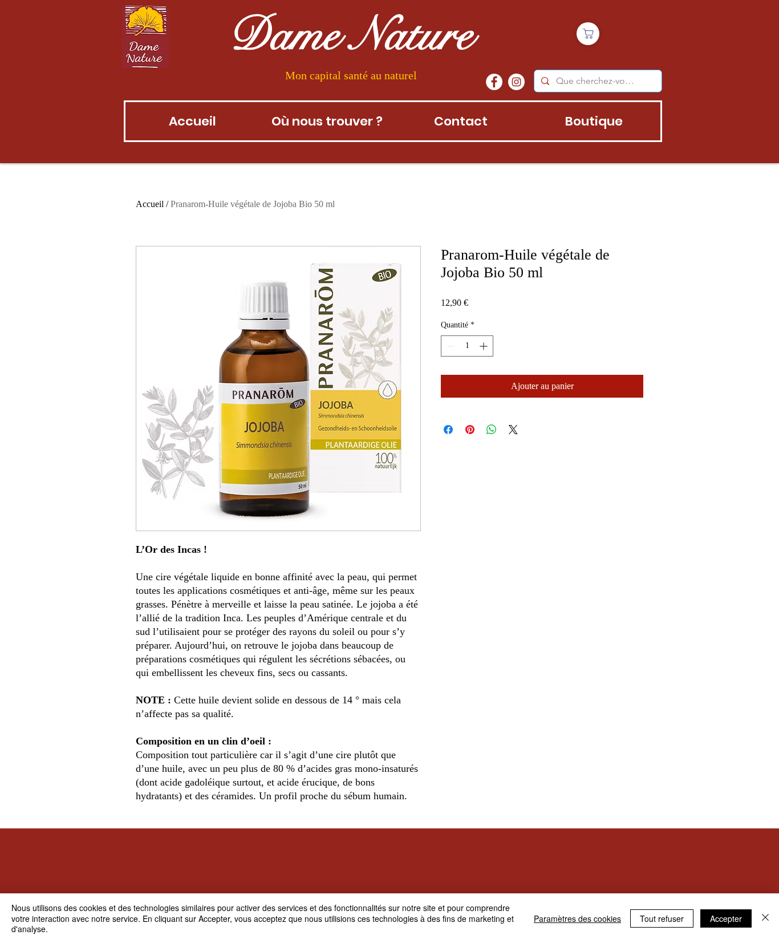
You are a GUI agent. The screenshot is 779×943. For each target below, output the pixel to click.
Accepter (726, 918)
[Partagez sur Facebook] (448, 429)
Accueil (150, 204)
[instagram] (516, 82)
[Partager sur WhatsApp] (491, 429)
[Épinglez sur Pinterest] (470, 429)
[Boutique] (588, 33)
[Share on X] (513, 429)
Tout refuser (662, 918)
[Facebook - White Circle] (494, 82)
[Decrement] (450, 346)
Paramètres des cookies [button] (577, 918)
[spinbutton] (467, 346)
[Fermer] (765, 918)
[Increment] (484, 346)
